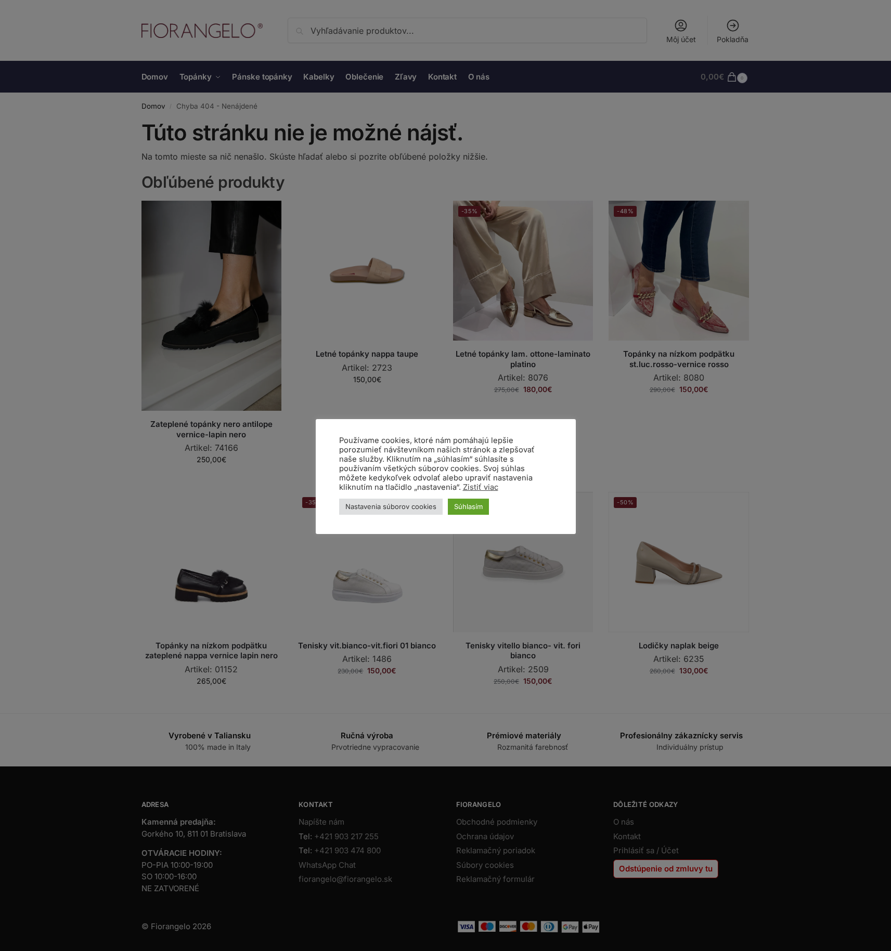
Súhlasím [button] (468, 506)
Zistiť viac (480, 487)
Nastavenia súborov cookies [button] (390, 506)
